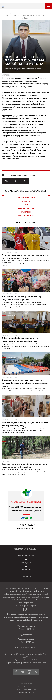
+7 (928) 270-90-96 (26, 642)
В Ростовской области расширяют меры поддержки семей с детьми (22, 298)
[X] (24, 181)
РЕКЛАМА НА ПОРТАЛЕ (25, 549)
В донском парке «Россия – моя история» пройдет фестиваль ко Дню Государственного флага (25, 383)
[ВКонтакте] (6, 181)
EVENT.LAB (26, 570)
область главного (26, 208)
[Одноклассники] (15, 181)
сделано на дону (26, 215)
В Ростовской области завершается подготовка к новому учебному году (20, 339)
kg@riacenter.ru (26, 635)
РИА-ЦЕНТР (26, 563)
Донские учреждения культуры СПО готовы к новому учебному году (26, 424)
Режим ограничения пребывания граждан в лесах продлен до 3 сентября (24, 465)
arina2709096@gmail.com (26, 647)
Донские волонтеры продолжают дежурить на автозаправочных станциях (25, 256)
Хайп (26, 205)
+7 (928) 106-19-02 (26, 629)
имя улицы (26, 212)
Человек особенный (25, 198)
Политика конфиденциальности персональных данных (26, 691)
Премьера (26, 201)
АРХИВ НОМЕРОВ (26, 556)
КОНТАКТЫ (26, 577)
